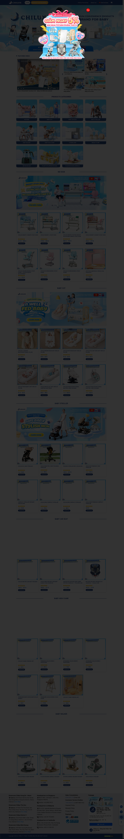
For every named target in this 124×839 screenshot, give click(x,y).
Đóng (88, 10)
